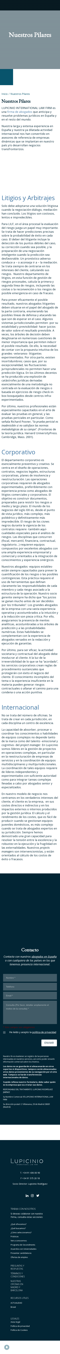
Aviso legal (15, 1322)
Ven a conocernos (19, 1240)
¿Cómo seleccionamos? (21, 1232)
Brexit (13, 1307)
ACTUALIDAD (16, 1303)
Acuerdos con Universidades (23, 1249)
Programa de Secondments (23, 1244)
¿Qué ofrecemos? (18, 1224)
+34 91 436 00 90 (31, 1172)
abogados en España (44, 956)
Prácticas (14, 1236)
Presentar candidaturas (21, 1253)
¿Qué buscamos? (18, 1228)
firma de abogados (19, 112)
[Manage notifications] (6, 1347)
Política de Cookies (19, 1330)
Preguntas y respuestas (17, 1267)
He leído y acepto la (32, 1032)
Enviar (49, 1043)
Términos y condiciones (18, 1275)
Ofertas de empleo (19, 1257)
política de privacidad (44, 1032)
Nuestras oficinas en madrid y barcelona (17, 1286)
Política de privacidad (20, 1326)
